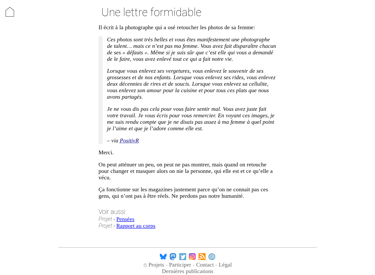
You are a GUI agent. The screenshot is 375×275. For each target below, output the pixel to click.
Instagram (192, 256)
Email (211, 256)
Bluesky (163, 256)
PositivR (129, 140)
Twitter (182, 256)
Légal (225, 265)
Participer (180, 265)
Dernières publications (187, 271)
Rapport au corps (135, 226)
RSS (202, 256)
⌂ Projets (153, 265)
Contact (205, 265)
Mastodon (172, 256)
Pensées (125, 219)
